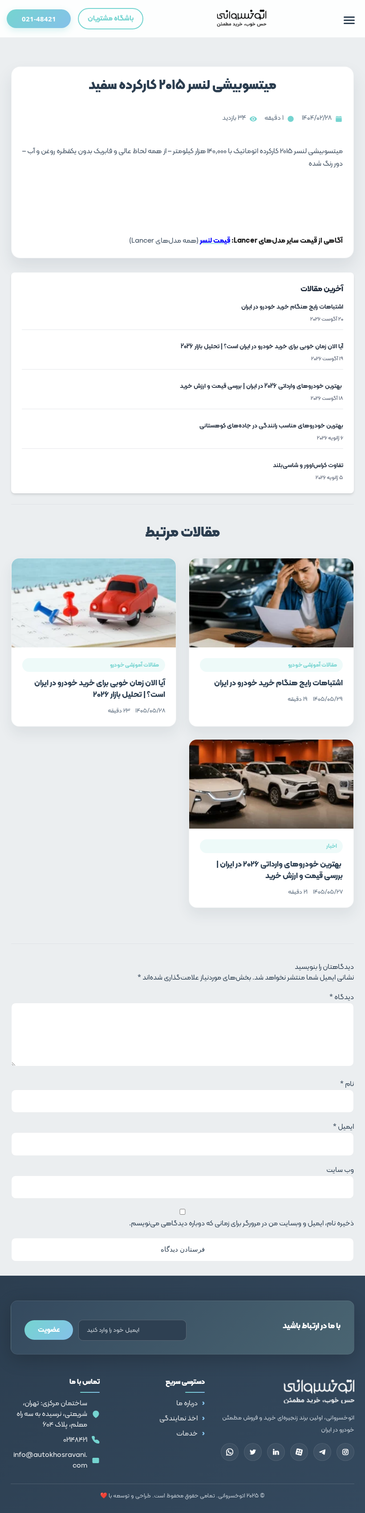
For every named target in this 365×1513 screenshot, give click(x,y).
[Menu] (349, 20)
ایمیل (343, 1127)
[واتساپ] (230, 1452)
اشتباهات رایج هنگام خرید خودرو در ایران (278, 683)
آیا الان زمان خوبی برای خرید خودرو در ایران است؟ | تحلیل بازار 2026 (99, 689)
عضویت (49, 1330)
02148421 (75, 1440)
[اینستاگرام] (345, 1452)
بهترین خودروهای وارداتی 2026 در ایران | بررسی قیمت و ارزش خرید (279, 870)
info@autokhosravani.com (50, 1460)
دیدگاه (341, 997)
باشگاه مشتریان (111, 18)
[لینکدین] (276, 1452)
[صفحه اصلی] (242, 18)
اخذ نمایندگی (178, 1418)
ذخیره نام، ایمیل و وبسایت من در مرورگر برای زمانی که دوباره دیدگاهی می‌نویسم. (241, 1223)
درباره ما (187, 1403)
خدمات (187, 1433)
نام (347, 1084)
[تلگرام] (322, 1452)
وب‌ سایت (340, 1170)
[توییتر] (253, 1452)
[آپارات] (299, 1452)
